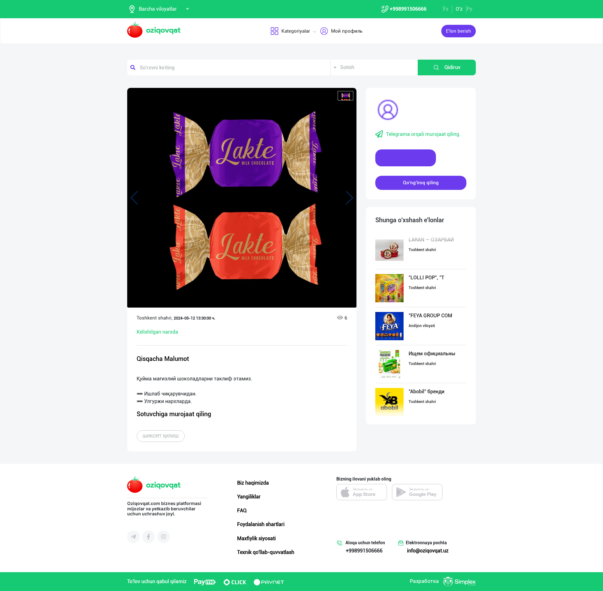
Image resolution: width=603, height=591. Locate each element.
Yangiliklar (249, 497)
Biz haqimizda (253, 483)
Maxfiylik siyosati (256, 538)
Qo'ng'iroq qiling (421, 182)
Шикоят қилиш (161, 435)
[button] (345, 95)
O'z (459, 9)
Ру (469, 9)
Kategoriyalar (295, 31)
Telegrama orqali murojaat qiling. (423, 134)
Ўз (445, 9)
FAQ (242, 510)
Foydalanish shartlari (261, 524)
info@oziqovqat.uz (427, 551)
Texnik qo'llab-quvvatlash (265, 552)
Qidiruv (452, 67)
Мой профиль (346, 31)
